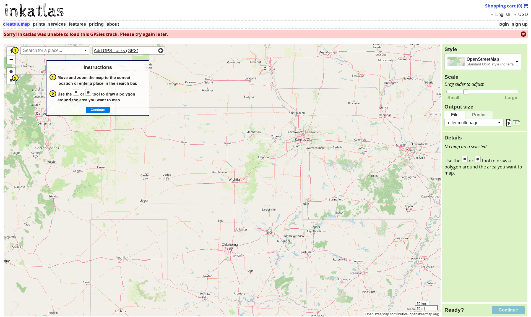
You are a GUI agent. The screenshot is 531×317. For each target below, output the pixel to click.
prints (39, 24)
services (57, 24)
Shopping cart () (504, 6)
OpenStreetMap (483, 59)
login (503, 24)
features (77, 24)
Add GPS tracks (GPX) (116, 50)
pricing (96, 24)
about (113, 24)
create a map (16, 24)
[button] (11, 51)
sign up (520, 24)
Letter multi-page (462, 122)
